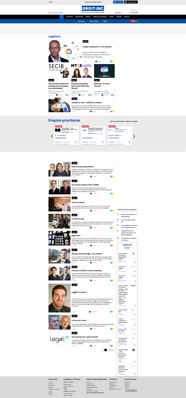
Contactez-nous (113, 382)
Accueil (50, 382)
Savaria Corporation (122, 271)
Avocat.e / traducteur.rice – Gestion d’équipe (123, 320)
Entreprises (81, 21)
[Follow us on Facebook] (135, 13)
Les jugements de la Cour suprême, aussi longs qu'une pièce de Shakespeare (128, 233)
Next (134, 136)
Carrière (119, 17)
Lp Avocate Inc (121, 314)
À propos (87, 2)
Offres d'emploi (94, 21)
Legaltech (85, 41)
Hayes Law (121, 362)
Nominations (79, 17)
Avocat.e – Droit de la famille (123, 330)
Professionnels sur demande (120, 129)
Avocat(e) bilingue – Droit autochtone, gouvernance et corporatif (123, 353)
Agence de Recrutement (115, 389)
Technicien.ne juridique (122, 276)
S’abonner (127, 387)
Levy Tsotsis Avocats (122, 306)
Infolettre (119, 13)
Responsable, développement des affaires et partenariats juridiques (95, 128)
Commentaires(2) (94, 311)
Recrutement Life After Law (123, 262)
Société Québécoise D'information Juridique (95, 131)
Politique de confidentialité (112, 385)
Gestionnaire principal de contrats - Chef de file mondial (123, 368)
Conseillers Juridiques (100, 17)
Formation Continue (69, 386)
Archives (126, 17)
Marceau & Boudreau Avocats (122, 281)
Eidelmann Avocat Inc (66, 130)
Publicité (99, 2)
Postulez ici (58, 142)
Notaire (117, 128)
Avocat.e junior (90, 384)
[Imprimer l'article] (113, 61)
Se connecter (119, 2)
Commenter (99, 61)
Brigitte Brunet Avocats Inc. (123, 345)
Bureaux (88, 17)
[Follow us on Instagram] (132, 13)
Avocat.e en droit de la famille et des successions (123, 340)
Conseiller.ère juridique (122, 267)
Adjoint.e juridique (90, 386)
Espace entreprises (132, 2)
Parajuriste (89, 389)
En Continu (69, 17)
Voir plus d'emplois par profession (95, 392)
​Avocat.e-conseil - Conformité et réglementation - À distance (123, 256)
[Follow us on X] (130, 13)
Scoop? (133, 21)
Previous (52, 136)
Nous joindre (93, 2)
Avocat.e (88, 382)
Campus (111, 17)
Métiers (105, 21)
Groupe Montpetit (122, 325)
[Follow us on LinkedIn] (137, 13)
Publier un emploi (68, 395)
